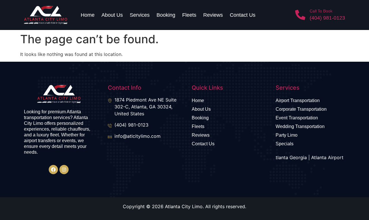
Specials (284, 143)
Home (88, 15)
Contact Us (242, 15)
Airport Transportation (298, 100)
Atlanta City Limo (184, 206)
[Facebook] (53, 169)
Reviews (213, 15)
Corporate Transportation (301, 109)
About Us (112, 15)
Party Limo (287, 135)
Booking (166, 15)
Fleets (189, 15)
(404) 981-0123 (327, 18)
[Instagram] (64, 169)
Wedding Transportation (300, 126)
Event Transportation (297, 117)
